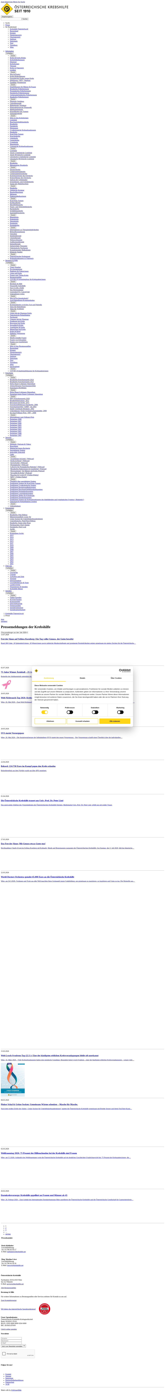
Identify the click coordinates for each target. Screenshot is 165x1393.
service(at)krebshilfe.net (15, 1284)
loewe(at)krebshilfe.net (15, 1265)
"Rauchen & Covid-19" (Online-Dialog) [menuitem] (24, 475)
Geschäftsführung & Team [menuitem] (19, 583)
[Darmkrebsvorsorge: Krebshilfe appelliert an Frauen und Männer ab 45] (82, 1212)
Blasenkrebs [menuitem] (14, 217)
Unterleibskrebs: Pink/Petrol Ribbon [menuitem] (22, 521)
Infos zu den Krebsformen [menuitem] (19, 118)
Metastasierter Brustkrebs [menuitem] (19, 165)
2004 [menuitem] (11, 558)
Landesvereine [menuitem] (15, 585)
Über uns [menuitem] (8, 566)
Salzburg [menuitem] (13, 356)
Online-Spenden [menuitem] (15, 597)
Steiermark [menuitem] (14, 358)
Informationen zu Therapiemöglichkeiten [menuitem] (24, 230)
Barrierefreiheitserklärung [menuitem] (14, 1380)
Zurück (13, 56)
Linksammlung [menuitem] (15, 506)
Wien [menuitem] (12, 364)
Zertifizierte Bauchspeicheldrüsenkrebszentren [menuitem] (26, 489)
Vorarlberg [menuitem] (13, 362)
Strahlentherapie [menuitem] (15, 236)
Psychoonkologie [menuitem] (16, 269)
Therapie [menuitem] (13, 66)
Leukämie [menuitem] (13, 120)
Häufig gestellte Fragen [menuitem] (18, 338)
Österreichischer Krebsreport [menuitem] (20, 256)
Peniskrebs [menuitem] (14, 223)
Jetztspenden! (4, 620)
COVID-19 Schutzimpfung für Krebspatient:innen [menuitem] (28, 279)
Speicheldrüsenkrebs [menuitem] (17, 213)
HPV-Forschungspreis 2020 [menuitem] (20, 399)
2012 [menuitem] (11, 541)
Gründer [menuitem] (13, 575)
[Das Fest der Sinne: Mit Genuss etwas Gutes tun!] (82, 860)
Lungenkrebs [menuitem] (14, 140)
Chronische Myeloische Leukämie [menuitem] (22, 159)
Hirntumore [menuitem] (14, 128)
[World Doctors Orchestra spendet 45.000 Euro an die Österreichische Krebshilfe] (82, 1047)
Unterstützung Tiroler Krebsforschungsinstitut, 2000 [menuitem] (28, 411)
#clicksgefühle (16, 1390)
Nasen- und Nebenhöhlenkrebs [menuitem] (21, 207)
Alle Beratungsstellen (8, 1288)
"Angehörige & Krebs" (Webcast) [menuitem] (22, 459)
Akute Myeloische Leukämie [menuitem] (20, 155)
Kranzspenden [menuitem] (15, 602)
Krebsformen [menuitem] (14, 64)
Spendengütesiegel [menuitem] (16, 608)
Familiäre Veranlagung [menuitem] (18, 82)
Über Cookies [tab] (116, 678)
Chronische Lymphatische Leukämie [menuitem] (23, 157)
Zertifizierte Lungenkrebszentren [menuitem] (21, 493)
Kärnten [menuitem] (13, 350)
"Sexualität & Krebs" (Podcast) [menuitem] (21, 473)
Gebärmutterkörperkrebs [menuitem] (18, 174)
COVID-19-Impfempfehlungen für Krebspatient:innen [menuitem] (29, 371)
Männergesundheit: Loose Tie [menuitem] (20, 517)
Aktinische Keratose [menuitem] (17, 190)
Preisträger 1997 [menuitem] (15, 435)
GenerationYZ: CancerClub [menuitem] (20, 292)
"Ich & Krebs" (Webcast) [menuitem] (19, 463)
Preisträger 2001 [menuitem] (15, 431)
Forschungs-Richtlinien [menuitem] (18, 388)
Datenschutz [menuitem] (9, 1382)
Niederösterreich (16, 35)
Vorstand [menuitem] (13, 579)
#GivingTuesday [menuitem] (16, 600)
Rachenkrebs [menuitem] (14, 209)
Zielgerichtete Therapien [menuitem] (18, 246)
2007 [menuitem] (11, 552)
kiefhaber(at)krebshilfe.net (16, 1252)
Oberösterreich (15, 37)
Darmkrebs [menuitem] (14, 126)
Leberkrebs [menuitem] (14, 138)
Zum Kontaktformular (8, 1300)
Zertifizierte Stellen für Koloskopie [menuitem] (22, 495)
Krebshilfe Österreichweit (19, 29)
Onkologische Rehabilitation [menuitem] (20, 315)
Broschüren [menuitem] (14, 446)
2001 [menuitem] (11, 564)
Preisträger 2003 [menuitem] (15, 427)
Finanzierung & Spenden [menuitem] (19, 587)
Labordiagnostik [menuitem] (15, 103)
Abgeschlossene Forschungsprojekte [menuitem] (23, 386)
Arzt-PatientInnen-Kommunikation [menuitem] (22, 300)
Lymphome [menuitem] (14, 142)
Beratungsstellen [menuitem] (16, 277)
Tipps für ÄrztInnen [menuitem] (17, 309)
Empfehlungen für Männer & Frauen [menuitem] (23, 87)
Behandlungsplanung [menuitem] (17, 232)
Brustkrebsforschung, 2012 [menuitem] (19, 401)
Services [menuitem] (8, 437)
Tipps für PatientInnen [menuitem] (18, 307)
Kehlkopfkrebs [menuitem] (15, 203)
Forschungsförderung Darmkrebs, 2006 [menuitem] (24, 405)
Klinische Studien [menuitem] (16, 252)
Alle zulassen (115, 721)
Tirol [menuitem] (11, 360)
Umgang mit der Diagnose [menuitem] (19, 319)
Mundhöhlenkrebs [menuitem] (16, 205)
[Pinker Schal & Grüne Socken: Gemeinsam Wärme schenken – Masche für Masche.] (82, 1129)
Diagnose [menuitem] (13, 62)
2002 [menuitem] (11, 562)
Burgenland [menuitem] (14, 348)
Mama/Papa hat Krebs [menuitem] (18, 329)
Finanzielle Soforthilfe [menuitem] (18, 286)
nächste (8, 1234)
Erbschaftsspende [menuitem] (16, 604)
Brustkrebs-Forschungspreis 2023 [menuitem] (22, 382)
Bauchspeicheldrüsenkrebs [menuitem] (19, 122)
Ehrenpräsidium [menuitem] (15, 581)
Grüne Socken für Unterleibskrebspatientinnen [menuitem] (26, 519)
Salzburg (13, 39)
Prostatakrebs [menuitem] (14, 225)
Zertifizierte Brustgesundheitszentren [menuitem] (23, 487)
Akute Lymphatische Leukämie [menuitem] (21, 153)
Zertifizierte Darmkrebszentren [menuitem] (21, 498)
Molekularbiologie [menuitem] (16, 109)
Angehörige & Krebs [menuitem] (17, 327)
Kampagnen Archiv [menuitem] (17, 533)
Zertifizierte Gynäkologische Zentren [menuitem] (23, 485)
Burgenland (14, 31)
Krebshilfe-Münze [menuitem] (16, 589)
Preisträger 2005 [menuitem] (15, 425)
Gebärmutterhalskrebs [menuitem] (17, 172)
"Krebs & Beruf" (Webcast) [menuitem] (20, 461)
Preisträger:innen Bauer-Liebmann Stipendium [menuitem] (26, 394)
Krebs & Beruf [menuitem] (15, 331)
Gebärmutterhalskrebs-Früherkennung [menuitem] (23, 95)
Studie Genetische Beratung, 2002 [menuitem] (22, 409)
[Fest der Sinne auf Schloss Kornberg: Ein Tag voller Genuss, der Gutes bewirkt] (82, 655)
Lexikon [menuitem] (13, 70)
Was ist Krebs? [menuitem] (15, 74)
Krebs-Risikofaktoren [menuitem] (17, 76)
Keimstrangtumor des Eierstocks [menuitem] (21, 176)
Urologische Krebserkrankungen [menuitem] (21, 146)
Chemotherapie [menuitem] (15, 238)
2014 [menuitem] (11, 537)
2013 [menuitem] (11, 539)
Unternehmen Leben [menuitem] (17, 294)
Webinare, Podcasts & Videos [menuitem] (20, 444)
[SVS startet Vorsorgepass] (82, 749)
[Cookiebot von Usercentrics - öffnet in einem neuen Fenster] (121, 670)
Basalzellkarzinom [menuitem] (16, 192)
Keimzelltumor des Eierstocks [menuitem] (20, 178)
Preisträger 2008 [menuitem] (15, 419)
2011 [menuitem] (11, 543)
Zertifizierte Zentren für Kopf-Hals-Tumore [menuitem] (25, 483)
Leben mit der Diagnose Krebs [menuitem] (21, 313)
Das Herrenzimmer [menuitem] (16, 290)
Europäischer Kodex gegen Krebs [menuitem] (22, 78)
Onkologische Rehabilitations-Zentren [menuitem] (23, 502)
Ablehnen (50, 721)
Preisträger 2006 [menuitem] (15, 423)
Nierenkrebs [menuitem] (14, 221)
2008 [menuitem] (11, 550)
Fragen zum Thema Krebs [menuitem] (19, 275)
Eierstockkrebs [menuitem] (15, 170)
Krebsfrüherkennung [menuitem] (17, 60)
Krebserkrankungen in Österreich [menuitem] (21, 258)
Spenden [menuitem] (8, 591)
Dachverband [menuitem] (14, 366)
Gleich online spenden (9, 1329)
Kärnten (13, 33)
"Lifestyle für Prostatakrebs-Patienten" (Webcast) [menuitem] (27, 467)
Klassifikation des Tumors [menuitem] (19, 111)
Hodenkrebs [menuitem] (14, 219)
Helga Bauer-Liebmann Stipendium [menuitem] (22, 384)
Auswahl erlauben (82, 721)
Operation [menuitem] (13, 234)
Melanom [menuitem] (13, 194)
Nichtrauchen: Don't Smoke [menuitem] (20, 525)
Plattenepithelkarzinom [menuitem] (18, 196)
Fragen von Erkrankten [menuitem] (18, 340)
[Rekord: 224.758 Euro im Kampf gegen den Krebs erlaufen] (82, 783)
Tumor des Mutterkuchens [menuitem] (19, 184)
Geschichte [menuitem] (14, 573)
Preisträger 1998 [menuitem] (15, 433)
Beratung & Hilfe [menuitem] (11, 260)
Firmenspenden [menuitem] (15, 606)
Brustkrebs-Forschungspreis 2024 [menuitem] (22, 380)
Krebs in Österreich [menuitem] (17, 68)
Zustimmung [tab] (49, 678)
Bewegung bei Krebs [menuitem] (17, 323)
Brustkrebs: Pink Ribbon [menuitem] (18, 515)
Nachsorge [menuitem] (14, 317)
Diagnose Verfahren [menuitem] (17, 101)
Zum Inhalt (5, 2)
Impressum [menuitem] (9, 1378)
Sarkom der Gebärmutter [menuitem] (18, 180)
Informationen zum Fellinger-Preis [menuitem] (22, 417)
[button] (7, 16)
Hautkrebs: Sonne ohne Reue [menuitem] (20, 523)
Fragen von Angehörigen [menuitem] (19, 342)
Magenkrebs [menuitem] (14, 144)
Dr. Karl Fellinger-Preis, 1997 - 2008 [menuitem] (23, 413)
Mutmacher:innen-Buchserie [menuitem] (20, 448)
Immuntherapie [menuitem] (15, 244)
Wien (12, 47)
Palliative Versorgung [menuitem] (17, 333)
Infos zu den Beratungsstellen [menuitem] (20, 346)
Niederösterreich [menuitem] (16, 352)
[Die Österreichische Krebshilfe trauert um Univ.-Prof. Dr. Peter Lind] (82, 822)
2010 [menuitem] (11, 545)
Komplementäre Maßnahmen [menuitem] (20, 250)
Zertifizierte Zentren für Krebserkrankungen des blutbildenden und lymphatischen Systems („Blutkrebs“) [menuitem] (47, 500)
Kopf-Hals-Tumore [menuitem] (16, 134)
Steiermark (14, 41)
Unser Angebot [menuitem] (15, 267)
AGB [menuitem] (7, 1384)
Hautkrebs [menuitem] (13, 132)
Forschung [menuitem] (9, 373)
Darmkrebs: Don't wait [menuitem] (18, 527)
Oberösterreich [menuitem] (15, 354)
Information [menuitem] (9, 51)
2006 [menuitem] (11, 554)
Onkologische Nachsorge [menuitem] (19, 248)
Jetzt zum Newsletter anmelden (12, 1346)
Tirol (11, 43)
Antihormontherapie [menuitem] (17, 242)
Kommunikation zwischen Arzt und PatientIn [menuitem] (26, 305)
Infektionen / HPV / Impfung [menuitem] (20, 80)
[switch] (70, 712)
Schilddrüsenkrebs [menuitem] (16, 211)
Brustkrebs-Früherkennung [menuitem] (19, 89)
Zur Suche (21, 2)
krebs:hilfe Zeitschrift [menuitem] (17, 452)
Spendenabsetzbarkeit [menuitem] (17, 610)
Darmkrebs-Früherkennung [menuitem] (19, 93)
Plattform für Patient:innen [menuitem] (19, 271)
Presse (7, 25)
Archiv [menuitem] (12, 529)
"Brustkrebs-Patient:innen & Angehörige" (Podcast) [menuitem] (28, 469)
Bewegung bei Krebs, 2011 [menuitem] (19, 403)
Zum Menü (13, 2)
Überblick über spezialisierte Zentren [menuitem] (23, 481)
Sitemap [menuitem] (8, 1376)
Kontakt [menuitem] (8, 1374)
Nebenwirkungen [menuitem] (16, 240)
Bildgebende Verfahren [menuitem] (18, 105)
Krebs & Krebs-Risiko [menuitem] (18, 58)
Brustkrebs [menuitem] (14, 124)
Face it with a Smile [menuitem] (17, 288)
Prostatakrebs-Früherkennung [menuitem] (20, 91)
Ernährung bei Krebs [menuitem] (17, 321)
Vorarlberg (13, 45)
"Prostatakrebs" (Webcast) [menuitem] (19, 465)
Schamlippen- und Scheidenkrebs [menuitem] (22, 182)
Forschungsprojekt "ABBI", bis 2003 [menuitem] (23, 407)
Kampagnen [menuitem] (9, 508)
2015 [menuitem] (11, 535)
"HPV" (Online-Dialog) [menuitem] (18, 477)
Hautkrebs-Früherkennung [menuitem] (19, 97)
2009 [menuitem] (11, 548)
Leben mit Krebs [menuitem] (16, 273)
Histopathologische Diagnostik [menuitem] (21, 107)
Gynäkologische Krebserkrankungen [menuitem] (23, 130)
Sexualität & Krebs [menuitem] (16, 325)
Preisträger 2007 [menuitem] (15, 421)
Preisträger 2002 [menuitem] (15, 429)
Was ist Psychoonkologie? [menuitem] (19, 298)
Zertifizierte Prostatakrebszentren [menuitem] (21, 491)
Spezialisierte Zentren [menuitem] (17, 450)
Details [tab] (82, 678)
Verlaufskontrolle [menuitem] (16, 113)
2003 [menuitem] (11, 560)
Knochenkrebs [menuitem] (15, 136)
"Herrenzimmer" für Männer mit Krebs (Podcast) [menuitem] (27, 471)
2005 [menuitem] (11, 556)
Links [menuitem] (12, 454)
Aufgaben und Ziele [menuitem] (17, 577)
